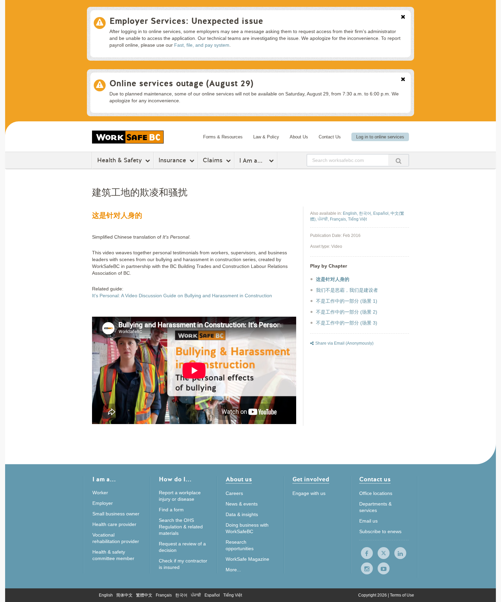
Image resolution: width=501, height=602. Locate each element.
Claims (213, 160)
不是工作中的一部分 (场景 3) (346, 323)
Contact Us (330, 136)
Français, (339, 219)
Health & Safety (119, 160)
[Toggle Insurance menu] (193, 160)
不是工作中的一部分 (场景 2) (346, 312)
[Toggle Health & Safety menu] (148, 160)
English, (351, 213)
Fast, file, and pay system (201, 45)
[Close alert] (403, 17)
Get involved (310, 479)
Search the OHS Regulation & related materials (181, 526)
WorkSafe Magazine (247, 559)
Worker (100, 492)
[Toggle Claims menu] (229, 160)
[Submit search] (398, 160)
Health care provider (114, 524)
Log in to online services (380, 136)
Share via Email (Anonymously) (344, 343)
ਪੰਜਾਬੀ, (324, 219)
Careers (234, 493)
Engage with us (308, 493)
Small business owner (115, 513)
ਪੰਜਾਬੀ (196, 595)
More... (233, 569)
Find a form (171, 509)
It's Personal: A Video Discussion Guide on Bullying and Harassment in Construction (182, 295)
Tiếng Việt (232, 595)
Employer (102, 503)
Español (212, 595)
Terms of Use (402, 595)
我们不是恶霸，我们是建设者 (347, 290)
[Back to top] (432, 566)
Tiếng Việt (357, 219)
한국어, (366, 213)
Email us (368, 521)
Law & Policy (266, 136)
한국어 (181, 595)
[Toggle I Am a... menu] (272, 160)
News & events (242, 504)
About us (239, 479)
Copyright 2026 (373, 595)
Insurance (172, 160)
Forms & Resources (223, 136)
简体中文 (124, 595)
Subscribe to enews (380, 531)
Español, (382, 213)
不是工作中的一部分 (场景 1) (346, 301)
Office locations (375, 493)
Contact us (375, 479)
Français (164, 595)
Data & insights (242, 514)
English (106, 595)
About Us (299, 136)
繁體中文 (144, 595)
